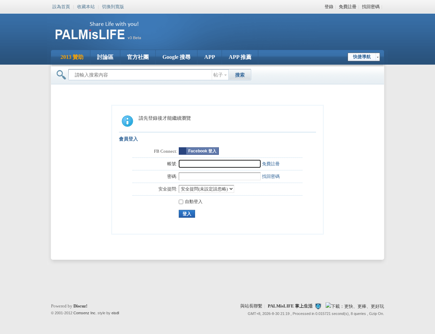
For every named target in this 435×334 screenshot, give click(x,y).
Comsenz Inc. (85, 313)
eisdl (115, 313)
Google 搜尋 (176, 57)
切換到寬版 (113, 6)
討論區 (105, 57)
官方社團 (138, 57)
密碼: (172, 176)
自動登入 (194, 201)
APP (209, 57)
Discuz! (80, 305)
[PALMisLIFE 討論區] (105, 42)
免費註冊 (347, 6)
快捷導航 (362, 56)
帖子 (218, 75)
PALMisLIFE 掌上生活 (290, 305)
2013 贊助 (72, 57)
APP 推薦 (240, 57)
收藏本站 (86, 6)
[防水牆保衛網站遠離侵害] (318, 305)
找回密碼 (371, 6)
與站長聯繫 (251, 305)
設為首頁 (61, 6)
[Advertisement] (259, 27)
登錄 (329, 6)
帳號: (172, 163)
